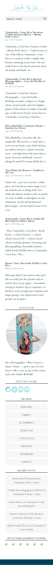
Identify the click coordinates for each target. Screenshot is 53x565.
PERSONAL (26, 446)
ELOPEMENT (26, 422)
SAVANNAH (26, 454)
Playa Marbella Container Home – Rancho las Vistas (25, 127)
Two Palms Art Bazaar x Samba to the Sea (24, 171)
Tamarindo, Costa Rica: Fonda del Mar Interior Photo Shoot (24, 220)
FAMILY (26, 415)
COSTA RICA (26, 438)
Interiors (19, 39)
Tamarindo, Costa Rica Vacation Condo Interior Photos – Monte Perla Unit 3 (24, 34)
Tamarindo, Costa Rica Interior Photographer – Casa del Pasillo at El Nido (25, 81)
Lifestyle (28, 175)
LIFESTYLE (26, 430)
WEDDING (26, 407)
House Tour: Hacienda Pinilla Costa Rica (26, 264)
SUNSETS (26, 461)
